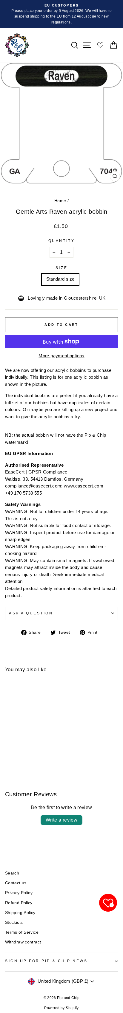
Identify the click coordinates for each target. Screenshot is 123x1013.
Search (12, 873)
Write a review (62, 819)
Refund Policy (19, 903)
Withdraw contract (23, 942)
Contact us (16, 883)
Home (60, 201)
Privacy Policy (19, 893)
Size (61, 268)
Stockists (14, 922)
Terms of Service (22, 932)
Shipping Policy (20, 912)
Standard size (60, 279)
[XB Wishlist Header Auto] (100, 45)
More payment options (61, 355)
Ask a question (31, 613)
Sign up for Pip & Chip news (46, 961)
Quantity (61, 241)
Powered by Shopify (61, 1008)
